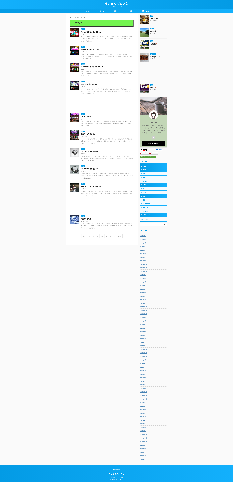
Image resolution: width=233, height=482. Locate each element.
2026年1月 (143, 261)
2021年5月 (143, 459)
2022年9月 (143, 402)
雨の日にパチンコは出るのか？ (91, 186)
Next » (120, 236)
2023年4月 (143, 378)
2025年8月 (143, 278)
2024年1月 (143, 346)
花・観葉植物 (146, 204)
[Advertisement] (102, 104)
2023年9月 (143, 360)
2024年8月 (143, 321)
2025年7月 (143, 282)
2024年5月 (143, 331)
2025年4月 (143, 292)
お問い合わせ (145, 11)
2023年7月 (143, 367)
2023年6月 (143, 370)
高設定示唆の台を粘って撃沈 (90, 49)
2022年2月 (143, 427)
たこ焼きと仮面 (155, 57)
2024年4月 (143, 335)
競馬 (144, 174)
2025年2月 (143, 300)
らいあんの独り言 (116, 3)
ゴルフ (144, 177)
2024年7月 (143, 324)
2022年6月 (143, 413)
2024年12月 (143, 307)
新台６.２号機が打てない (89, 84)
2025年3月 (143, 296)
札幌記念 (153, 44)
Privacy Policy (116, 469)
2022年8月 (143, 406)
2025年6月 (143, 285)
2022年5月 (143, 417)
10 (102, 236)
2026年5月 (143, 246)
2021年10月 (143, 441)
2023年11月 (143, 353)
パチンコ (145, 181)
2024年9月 (143, 317)
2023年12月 (143, 349)
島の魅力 (145, 211)
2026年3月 (143, 253)
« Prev (84, 236)
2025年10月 (143, 271)
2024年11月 (143, 310)
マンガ (144, 192)
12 (110, 236)
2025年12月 (143, 264)
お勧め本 (116, 11)
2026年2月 (143, 257)
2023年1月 (143, 388)
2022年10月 (143, 399)
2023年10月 (143, 356)
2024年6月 (143, 328)
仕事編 (87, 11)
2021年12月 (143, 434)
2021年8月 (143, 448)
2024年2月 (143, 342)
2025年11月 (143, 268)
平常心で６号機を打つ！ (89, 134)
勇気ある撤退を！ (86, 219)
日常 (144, 200)
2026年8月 (143, 236)
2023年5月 (143, 374)
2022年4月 (143, 420)
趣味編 (102, 11)
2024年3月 (143, 339)
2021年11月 (143, 438)
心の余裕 (153, 31)
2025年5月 (143, 289)
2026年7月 (143, 239)
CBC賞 (152, 88)
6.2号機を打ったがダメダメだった (92, 67)
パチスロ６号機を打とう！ (89, 169)
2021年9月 (143, 445)
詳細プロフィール (153, 143)
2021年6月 (143, 456)
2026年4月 (143, 250)
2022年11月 (143, 395)
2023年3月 (143, 381)
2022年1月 (143, 431)
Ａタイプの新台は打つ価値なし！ (92, 32)
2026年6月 (143, 243)
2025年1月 (143, 303)
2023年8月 (143, 363)
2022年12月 (143, 392)
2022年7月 (143, 409)
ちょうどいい (154, 18)
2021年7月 (143, 452)
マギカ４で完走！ (86, 117)
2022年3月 (143, 424)
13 (114, 236)
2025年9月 (143, 275)
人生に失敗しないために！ (116, 477)
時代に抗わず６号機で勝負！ (90, 151)
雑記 (131, 11)
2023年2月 (143, 385)
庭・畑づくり (146, 207)
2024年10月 (143, 314)
